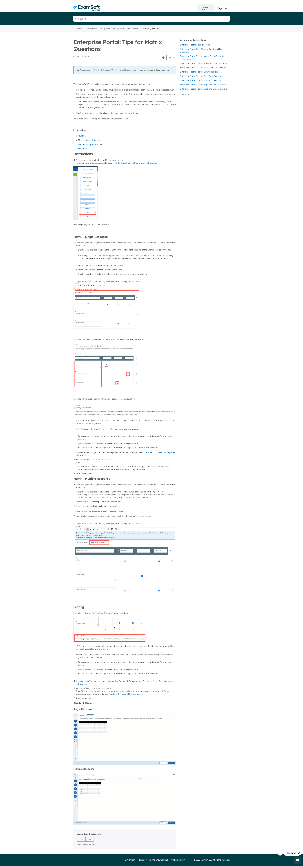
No (90, 839)
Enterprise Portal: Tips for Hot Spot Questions (200, 80)
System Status (204, 8)
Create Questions (151, 28)
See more (185, 94)
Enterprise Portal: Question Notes (195, 44)
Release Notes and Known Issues (153, 860)
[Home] (86, 8)
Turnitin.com (129, 860)
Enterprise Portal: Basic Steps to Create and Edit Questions (131, 163)
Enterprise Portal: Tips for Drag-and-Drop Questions (203, 89)
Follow (171, 57)
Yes (81, 839)
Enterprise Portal (107, 28)
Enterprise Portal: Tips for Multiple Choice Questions (203, 63)
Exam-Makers (91, 28)
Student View (81, 148)
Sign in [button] (222, 8)
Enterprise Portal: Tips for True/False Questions (201, 76)
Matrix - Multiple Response (90, 144)
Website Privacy (178, 860)
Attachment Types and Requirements (127, 469)
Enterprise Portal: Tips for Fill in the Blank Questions (203, 67)
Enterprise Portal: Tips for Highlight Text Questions (203, 84)
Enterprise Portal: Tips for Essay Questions (199, 72)
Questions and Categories (128, 28)
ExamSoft (77, 28)
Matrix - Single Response (89, 140)
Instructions (81, 135)
